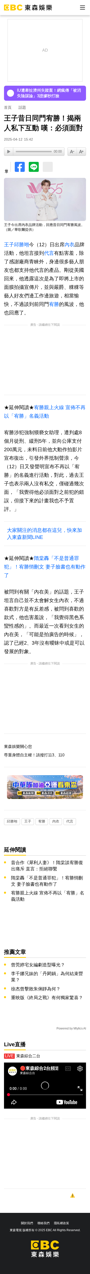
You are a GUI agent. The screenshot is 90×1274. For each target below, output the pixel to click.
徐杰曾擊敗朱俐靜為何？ (35, 988)
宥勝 (54, 304)
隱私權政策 (61, 1223)
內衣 (69, 244)
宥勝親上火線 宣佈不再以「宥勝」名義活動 (47, 896)
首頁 (8, 107)
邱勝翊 (21, 244)
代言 (49, 253)
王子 (9, 244)
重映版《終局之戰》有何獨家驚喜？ (47, 997)
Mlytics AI (80, 1028)
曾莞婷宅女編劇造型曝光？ (38, 964)
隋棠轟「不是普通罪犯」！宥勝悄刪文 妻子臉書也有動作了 (45, 566)
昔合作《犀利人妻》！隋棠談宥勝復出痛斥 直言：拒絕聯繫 (47, 865)
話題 (22, 107)
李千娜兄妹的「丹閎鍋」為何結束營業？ (47, 976)
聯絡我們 (44, 1223)
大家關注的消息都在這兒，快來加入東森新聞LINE (44, 533)
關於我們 (27, 1223)
